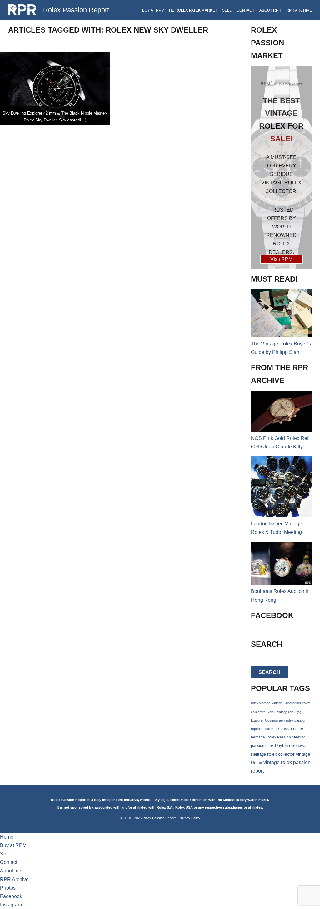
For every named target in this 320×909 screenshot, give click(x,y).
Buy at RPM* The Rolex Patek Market (179, 10)
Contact (245, 10)
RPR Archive (299, 10)
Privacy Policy (189, 818)
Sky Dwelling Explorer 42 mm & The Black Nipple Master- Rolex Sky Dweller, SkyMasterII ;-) (54, 116)
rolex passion (282, 729)
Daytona (282, 745)
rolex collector (281, 754)
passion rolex (262, 745)
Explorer (257, 720)
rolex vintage (260, 703)
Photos (8, 888)
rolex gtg (294, 712)
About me (10, 870)
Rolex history (277, 712)
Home (6, 837)
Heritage (258, 754)
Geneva (298, 745)
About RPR (270, 10)
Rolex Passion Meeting (286, 737)
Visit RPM (281, 259)
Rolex (265, 729)
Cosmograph (275, 720)
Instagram (11, 904)
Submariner (292, 703)
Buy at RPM (13, 845)
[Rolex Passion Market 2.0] (281, 167)
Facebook (11, 896)
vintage (277, 703)
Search (269, 672)
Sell (227, 10)
